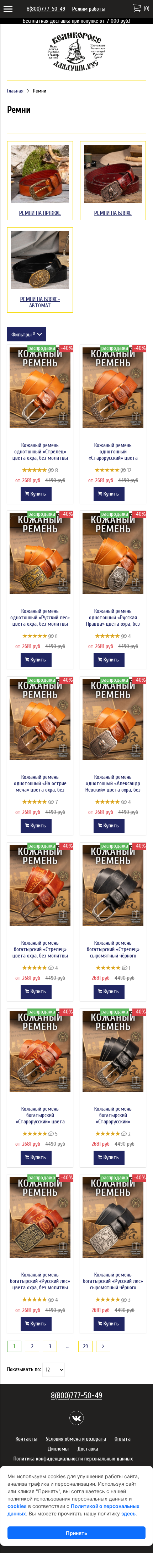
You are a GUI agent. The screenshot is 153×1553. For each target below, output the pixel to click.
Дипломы (58, 1449)
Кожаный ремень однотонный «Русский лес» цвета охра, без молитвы (40, 617)
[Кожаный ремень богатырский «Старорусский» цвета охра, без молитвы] (40, 1056)
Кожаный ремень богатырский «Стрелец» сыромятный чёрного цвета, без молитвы (113, 952)
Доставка (87, 1449)
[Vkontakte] (76, 1418)
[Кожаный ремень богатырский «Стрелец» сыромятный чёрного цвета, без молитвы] (113, 890)
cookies (17, 1506)
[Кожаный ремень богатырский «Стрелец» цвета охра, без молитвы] (40, 890)
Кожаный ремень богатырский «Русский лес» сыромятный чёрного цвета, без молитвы (113, 1284)
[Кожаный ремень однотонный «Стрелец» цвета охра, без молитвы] (40, 392)
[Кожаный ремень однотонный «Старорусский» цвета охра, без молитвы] (113, 392)
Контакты (26, 1439)
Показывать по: (24, 1369)
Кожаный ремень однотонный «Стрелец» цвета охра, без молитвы (40, 451)
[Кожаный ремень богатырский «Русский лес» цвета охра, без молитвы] (40, 1222)
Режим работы (88, 9)
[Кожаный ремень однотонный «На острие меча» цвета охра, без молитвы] (40, 724)
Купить (38, 494)
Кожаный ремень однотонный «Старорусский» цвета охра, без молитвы (113, 455)
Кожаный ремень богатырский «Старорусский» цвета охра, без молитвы (40, 1118)
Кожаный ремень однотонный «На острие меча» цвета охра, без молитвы (40, 786)
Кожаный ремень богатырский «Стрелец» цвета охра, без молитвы (40, 949)
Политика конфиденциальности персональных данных (73, 1459)
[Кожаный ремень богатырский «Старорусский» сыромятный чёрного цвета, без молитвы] (113, 1056)
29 (85, 1346)
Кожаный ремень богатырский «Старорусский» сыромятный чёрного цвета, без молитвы (113, 1122)
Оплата (123, 1439)
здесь (128, 1513)
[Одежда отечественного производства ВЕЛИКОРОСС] (76, 70)
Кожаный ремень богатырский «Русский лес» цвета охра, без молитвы (40, 1281)
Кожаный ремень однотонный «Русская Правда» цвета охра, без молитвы (113, 620)
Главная (15, 91)
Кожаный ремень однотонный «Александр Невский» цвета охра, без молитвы (113, 786)
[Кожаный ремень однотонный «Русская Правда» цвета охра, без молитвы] (113, 558)
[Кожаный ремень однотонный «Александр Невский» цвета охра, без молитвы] (113, 724)
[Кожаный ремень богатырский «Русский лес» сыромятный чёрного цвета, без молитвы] (113, 1222)
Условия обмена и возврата (76, 1439)
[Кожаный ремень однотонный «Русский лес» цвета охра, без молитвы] (40, 558)
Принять (76, 1533)
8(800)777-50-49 (46, 9)
